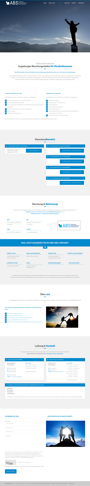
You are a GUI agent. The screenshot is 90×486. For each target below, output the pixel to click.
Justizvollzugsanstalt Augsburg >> (16, 313)
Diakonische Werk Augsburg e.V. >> (16, 315)
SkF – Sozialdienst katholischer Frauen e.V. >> (18, 319)
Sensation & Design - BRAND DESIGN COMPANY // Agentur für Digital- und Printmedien (48, 483)
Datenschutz (71, 483)
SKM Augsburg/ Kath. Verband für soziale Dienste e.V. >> (21, 317)
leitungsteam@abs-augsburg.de (55, 353)
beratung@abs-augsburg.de (16, 376)
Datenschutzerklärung (28, 457)
